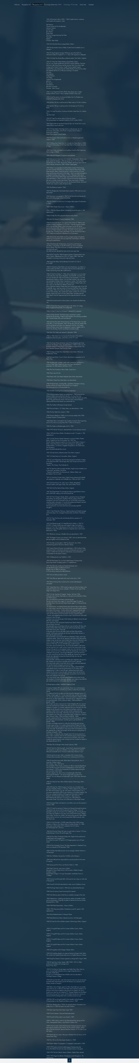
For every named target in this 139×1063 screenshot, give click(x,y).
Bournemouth (65, 472)
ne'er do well (58, 817)
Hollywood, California (52, 132)
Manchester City (57, 472)
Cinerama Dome (71, 131)
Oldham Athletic (74, 472)
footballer (81, 468)
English (73, 468)
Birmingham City (50, 474)
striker (59, 474)
